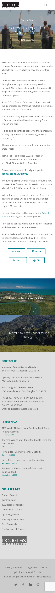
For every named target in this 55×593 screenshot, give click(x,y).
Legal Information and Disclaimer (27, 572)
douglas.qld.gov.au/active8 (15, 173)
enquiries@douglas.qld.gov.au (23, 408)
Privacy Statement (14, 567)
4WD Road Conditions (13, 504)
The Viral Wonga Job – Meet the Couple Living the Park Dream (26, 441)
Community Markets (12, 509)
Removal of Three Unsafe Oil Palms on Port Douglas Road (24, 470)
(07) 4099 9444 (17, 397)
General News (27, 20)
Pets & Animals (9, 524)
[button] (51, 5)
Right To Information (38, 567)
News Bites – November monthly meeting (23, 459)
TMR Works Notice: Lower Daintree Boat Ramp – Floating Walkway (26, 429)
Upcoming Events (10, 514)
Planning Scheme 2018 (13, 519)
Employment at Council (13, 528)
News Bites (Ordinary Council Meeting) (21, 451)
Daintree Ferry (9, 499)
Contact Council (9, 495)
